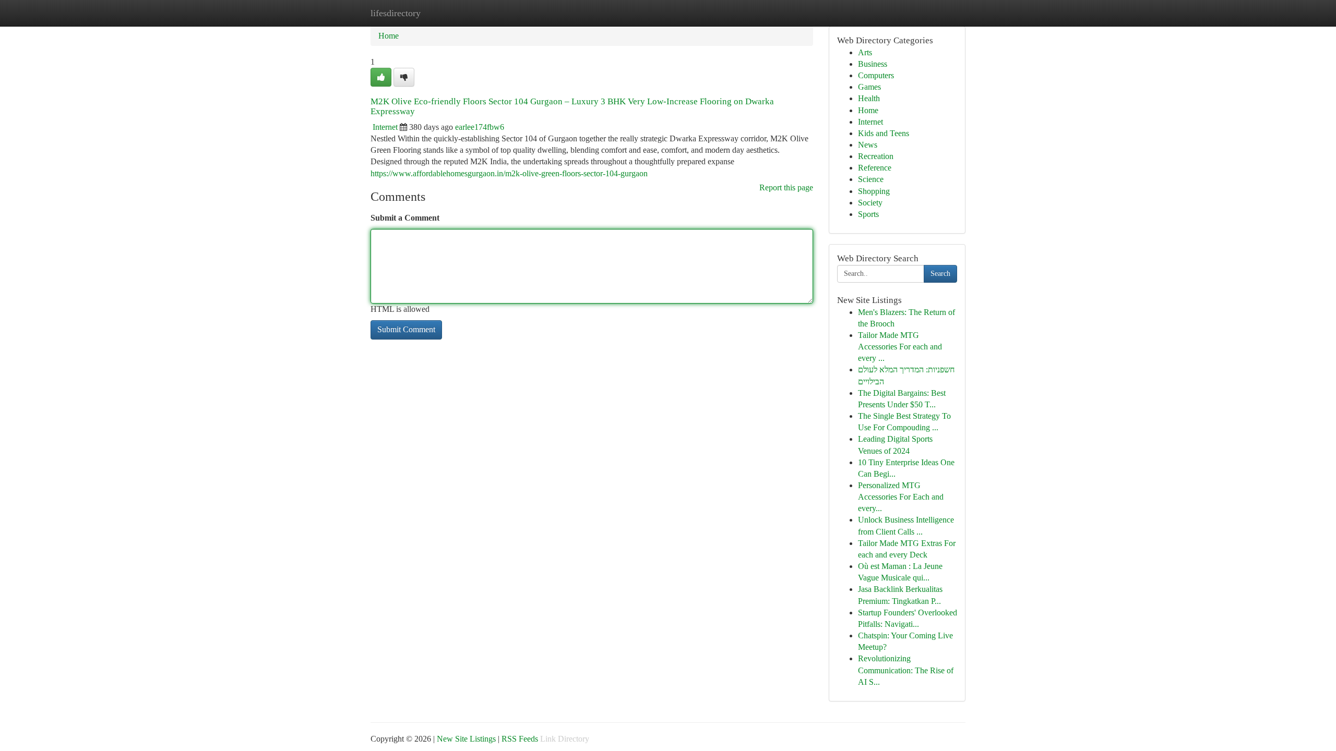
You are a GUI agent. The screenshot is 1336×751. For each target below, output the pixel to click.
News (867, 144)
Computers (876, 75)
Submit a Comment (405, 217)
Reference (874, 167)
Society (870, 202)
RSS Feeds (520, 738)
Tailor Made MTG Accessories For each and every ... (900, 346)
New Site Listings (466, 738)
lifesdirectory (396, 13)
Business (872, 63)
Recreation (875, 156)
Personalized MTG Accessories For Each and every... (901, 497)
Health (869, 98)
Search (940, 273)
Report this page (786, 187)
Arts (865, 52)
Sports (868, 214)
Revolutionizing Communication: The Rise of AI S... (905, 670)
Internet (385, 127)
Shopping (874, 191)
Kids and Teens (883, 133)
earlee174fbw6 (479, 127)
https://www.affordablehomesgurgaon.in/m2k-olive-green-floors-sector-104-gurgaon (509, 173)
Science (871, 179)
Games (869, 86)
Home (388, 35)
